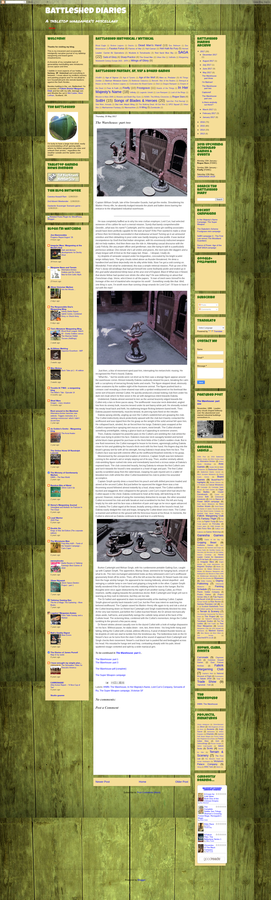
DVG (210, 499)
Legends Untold (146, 92)
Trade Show (206, 681)
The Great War (146, 57)
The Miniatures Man (60, 541)
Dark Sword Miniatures (206, 504)
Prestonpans (219, 676)
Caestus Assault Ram (57, 196)
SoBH (100, 101)
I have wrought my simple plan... (66, 663)
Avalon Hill (213, 467)
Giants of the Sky (212, 539)
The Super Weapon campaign (111, 675)
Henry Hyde (201, 550)
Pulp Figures (218, 597)
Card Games (210, 489)
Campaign (204, 487)
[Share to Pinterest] (123, 682)
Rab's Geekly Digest (60, 633)
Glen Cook (209, 851)
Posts (203, 305)
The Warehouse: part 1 (107, 659)
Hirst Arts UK (211, 552)
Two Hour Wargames (210, 624)
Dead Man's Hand (149, 45)
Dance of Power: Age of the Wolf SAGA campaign (209, 246)
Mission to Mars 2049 (104, 97)
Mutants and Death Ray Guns (128, 97)
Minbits (199, 571)
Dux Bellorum (174, 45)
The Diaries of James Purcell (64, 652)
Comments (206, 309)
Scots (210, 748)
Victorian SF (137, 690)
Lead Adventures (213, 564)
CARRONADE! (57, 683)
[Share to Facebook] (120, 682)
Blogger (141, 880)
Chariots (210, 734)
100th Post (201, 457)
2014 (202, 130)
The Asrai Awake (68, 433)
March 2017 (208, 109)
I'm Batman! (207, 82)
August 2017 (209, 61)
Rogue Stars (178, 96)
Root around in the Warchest (64, 411)
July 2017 (207, 65)
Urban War (161, 57)
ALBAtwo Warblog (59, 348)
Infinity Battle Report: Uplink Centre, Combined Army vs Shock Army (71, 313)
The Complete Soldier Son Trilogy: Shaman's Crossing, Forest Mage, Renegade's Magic (210, 812)
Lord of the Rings (178, 92)
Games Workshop (213, 532)
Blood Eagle (101, 45)
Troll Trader (211, 623)
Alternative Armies (207, 461)
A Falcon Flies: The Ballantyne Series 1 (212, 836)
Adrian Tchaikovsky (208, 826)
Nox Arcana (207, 578)
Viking (199, 767)
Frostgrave (143, 87)
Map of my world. (58, 655)
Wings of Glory (140, 60)
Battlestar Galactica (140, 81)
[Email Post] (107, 682)
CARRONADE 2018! (206, 176)
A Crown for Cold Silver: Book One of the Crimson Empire (211, 797)
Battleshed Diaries (85, 11)
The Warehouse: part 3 (128, 653)
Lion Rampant (162, 92)
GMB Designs (215, 526)
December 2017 (210, 55)
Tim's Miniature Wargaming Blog (66, 329)
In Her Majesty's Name (138, 687)
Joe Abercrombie (59, 235)
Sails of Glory (110, 57)
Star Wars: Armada (103, 104)
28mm (202, 727)
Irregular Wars (207, 562)
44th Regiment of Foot (216, 727)
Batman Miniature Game (116, 81)
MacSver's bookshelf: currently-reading (212, 789)
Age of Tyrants (129, 78)
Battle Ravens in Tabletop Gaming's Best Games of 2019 (71, 565)
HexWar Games (215, 550)
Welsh (218, 767)
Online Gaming (206, 581)
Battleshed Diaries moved (210, 472)
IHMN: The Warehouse (114, 687)
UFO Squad (174, 104)
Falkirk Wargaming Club (210, 515)
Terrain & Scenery (209, 611)
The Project (210, 616)
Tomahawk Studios (205, 621)
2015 (202, 126)
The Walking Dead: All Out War (152, 104)
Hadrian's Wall (207, 673)
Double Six (56, 528)
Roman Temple (202, 602)
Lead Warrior (57, 518)
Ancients (210, 729)
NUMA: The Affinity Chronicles (156, 97)
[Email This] (112, 682)
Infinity (133, 92)
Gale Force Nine (204, 529)
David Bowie (219, 506)
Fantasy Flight (208, 518)
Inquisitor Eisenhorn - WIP (72, 351)
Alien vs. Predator (167, 77)
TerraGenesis (218, 609)
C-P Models (201, 485)
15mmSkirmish (218, 724)
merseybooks (57, 561)
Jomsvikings (202, 744)
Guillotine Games (205, 545)
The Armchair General (205, 614)
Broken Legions (117, 45)
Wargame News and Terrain (64, 267)
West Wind (217, 633)
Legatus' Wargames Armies (63, 613)
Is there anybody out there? (209, 103)
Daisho (131, 45)
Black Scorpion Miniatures (206, 474)
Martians (200, 569)
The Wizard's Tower (212, 759)
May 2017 (207, 72)
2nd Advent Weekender (58, 201)
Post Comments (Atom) (148, 792)
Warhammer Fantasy (111, 107)
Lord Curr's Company (161, 687)
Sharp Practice (128, 57)
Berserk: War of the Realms (163, 81)
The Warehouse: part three (209, 77)
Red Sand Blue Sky (164, 53)
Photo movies (216, 589)
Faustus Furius (116, 48)
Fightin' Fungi (209, 522)
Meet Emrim (66, 635)
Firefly (126, 87)
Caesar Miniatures (215, 485)
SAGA (183, 52)
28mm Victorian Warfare (62, 287)
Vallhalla (172, 57)
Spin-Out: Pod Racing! (175, 101)
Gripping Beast (206, 542)
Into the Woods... (68, 289)
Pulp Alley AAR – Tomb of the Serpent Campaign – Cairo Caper (72, 545)
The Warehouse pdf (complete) (111, 669)
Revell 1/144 (205, 599)
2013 (202, 133)
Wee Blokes (56, 368)
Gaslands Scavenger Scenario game (64, 206)
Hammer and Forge (214, 548)
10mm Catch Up (68, 488)
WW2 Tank (208, 767)
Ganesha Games (210, 535)
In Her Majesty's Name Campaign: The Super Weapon (207, 222)
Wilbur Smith (210, 841)
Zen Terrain (205, 635)
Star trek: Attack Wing (125, 104)
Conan (217, 494)
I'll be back (204, 560)
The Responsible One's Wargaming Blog (62, 308)
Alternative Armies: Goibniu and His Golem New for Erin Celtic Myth (71, 272)
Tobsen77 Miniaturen (212, 619)
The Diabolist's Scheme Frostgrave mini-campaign (209, 230)
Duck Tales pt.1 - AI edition (72, 370)
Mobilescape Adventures (209, 576)
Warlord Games (216, 630)
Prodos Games (204, 595)
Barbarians (211, 732)
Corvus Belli (203, 497)
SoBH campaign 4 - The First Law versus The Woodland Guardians (210, 238)
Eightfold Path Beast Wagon (208, 513)
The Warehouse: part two (209, 87)
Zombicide (155, 107)
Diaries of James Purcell (208, 509)
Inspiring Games (217, 559)
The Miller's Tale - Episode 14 (63, 392)
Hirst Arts (200, 552)
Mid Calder (72, 93)
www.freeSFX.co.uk (205, 638)
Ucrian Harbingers (203, 761)
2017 (202, 51)
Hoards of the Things (165, 88)
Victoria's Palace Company (210, 762)
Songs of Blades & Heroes (135, 101)
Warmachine (130, 107)
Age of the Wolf (147, 77)
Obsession (218, 578)
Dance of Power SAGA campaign (210, 500)
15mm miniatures (203, 724)
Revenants (217, 599)
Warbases (200, 631)
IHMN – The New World (60, 477)
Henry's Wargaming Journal (64, 505)
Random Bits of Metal (61, 485)
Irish (217, 741)
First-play (216, 524)
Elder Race (209, 824)
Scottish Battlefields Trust (212, 607)
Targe (218, 679)
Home (52, 28)
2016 (202, 122)
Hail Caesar (150, 48)
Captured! (206, 92)
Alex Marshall (204, 803)
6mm (201, 729)
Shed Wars (56, 401)
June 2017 (208, 69)
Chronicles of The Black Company (209, 847)
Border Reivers (215, 482)
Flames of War (134, 48)
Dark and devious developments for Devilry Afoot (71, 252)
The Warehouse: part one (209, 97)
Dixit (158, 84)
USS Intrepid (216, 628)
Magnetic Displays (205, 567)
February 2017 (210, 113)
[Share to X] (117, 682)
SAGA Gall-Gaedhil (204, 746)
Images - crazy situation (60, 403)
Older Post (181, 781)
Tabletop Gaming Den (61, 600)
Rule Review (215, 602)
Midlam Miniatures (213, 569)
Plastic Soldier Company (208, 592)
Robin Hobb (204, 820)
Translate (218, 331)
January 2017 (209, 117)
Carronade (202, 657)
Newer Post (103, 781)
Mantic (218, 566)
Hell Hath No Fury (169, 48)
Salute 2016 (205, 678)
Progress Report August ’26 (62, 237)
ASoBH (99, 78)
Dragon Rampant (170, 84)
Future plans (201, 526)
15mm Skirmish (58, 580)
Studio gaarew (57, 695)
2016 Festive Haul (216, 459)
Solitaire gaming (205, 609)
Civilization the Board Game (141, 84)
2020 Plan (55, 520)
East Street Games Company (210, 511)
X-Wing (143, 107)
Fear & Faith (113, 88)
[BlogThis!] (115, 682)
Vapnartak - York (204, 685)
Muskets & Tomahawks (139, 53)
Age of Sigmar (112, 77)
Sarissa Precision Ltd (207, 604)
